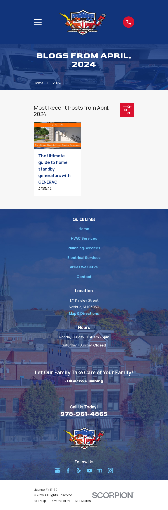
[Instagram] (110, 470)
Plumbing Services (84, 247)
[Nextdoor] (99, 470)
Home (84, 228)
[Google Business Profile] (57, 470)
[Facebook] (68, 470)
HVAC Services (84, 238)
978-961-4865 (84, 413)
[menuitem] (40, 500)
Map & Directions (84, 313)
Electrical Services (84, 257)
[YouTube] (89, 470)
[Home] (82, 22)
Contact (84, 276)
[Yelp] (78, 470)
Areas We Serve (84, 266)
